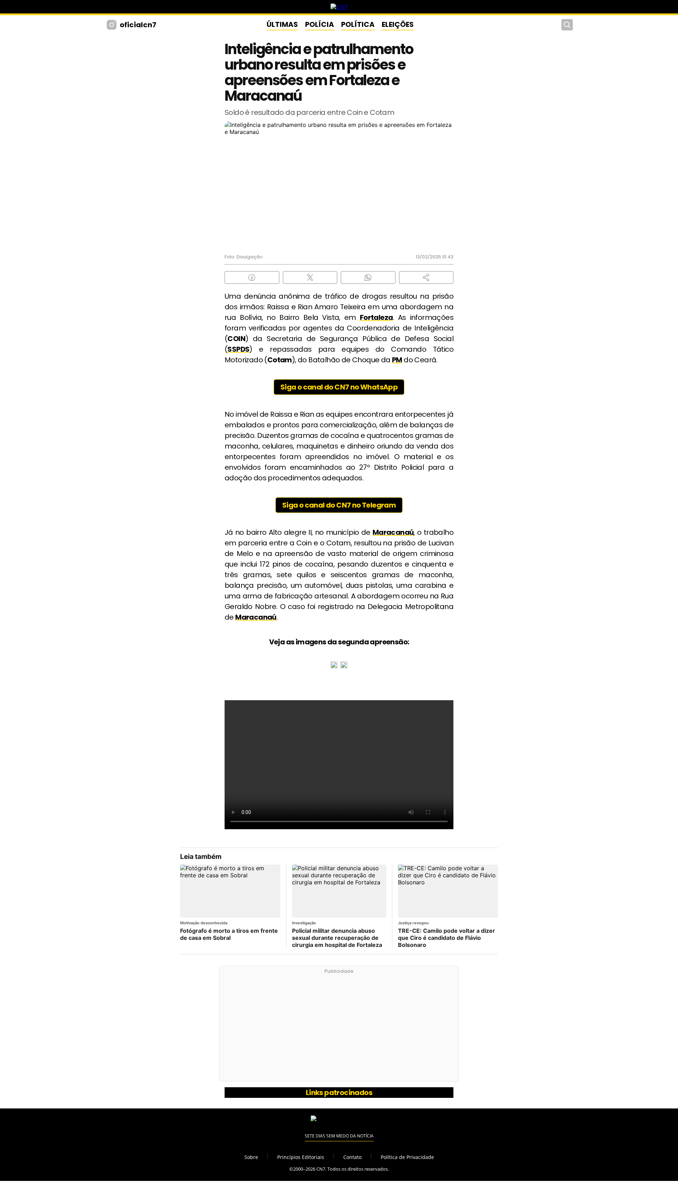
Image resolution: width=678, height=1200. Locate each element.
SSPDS (238, 349)
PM (397, 360)
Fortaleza (376, 317)
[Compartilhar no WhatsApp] (368, 277)
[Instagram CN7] (112, 25)
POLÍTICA (358, 24)
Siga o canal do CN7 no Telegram (339, 505)
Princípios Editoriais (300, 1157)
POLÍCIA (319, 24)
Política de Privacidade (407, 1157)
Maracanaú (393, 532)
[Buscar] (567, 24)
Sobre (251, 1157)
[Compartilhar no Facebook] (252, 277)
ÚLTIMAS (282, 24)
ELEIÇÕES (398, 24)
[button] (426, 277)
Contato (352, 1157)
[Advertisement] (339, 1027)
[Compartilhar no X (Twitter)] (310, 277)
